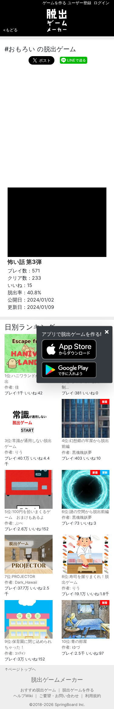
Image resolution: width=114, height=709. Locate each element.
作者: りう (14, 452)
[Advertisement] (57, 124)
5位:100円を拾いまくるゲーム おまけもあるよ (27, 514)
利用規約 (93, 696)
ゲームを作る (54, 3)
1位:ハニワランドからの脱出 (28, 378)
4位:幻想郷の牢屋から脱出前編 (85, 443)
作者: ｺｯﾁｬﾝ (15, 653)
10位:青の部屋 (74, 641)
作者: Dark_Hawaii (21, 582)
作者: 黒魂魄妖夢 (77, 452)
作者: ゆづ (71, 647)
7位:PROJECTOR (20, 576)
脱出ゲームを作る (78, 690)
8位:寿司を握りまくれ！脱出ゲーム (85, 579)
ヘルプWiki (23, 696)
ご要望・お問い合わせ (59, 696)
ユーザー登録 (79, 3)
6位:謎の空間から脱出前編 (85, 511)
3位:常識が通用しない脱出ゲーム (28, 443)
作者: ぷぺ (14, 523)
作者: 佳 (12, 387)
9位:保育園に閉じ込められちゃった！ (28, 644)
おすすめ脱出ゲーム (38, 690)
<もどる (10, 29)
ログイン (101, 3)
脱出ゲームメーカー (57, 679)
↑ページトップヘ (20, 669)
